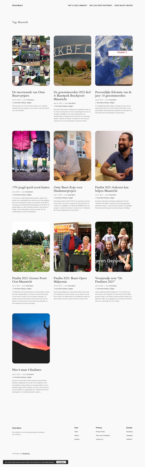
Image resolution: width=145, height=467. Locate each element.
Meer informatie (50, 462)
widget (29, 102)
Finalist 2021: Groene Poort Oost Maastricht (29, 280)
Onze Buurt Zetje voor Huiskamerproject (68, 189)
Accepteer (61, 462)
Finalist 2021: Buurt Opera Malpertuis (70, 280)
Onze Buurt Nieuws (20, 102)
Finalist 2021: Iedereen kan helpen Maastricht (112, 189)
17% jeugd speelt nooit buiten (30, 187)
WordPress (26, 453)
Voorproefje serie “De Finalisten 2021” (108, 280)
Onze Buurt (17, 5)
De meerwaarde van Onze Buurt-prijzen (28, 94)
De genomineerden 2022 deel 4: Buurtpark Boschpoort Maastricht (72, 96)
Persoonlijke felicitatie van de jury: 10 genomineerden (113, 94)
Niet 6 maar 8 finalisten (26, 370)
